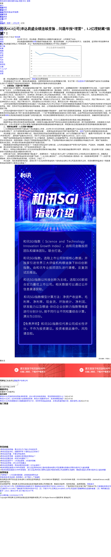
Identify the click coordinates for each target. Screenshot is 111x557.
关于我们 (27, 477)
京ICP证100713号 (7, 486)
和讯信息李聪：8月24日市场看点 (13, 463)
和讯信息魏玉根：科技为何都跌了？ (15, 458)
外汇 (24, 1)
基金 (17, 1)
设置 (1, 73)
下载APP (3, 19)
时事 (1, 48)
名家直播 (3, 14)
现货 (1, 39)
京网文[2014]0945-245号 (61, 488)
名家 (1, 55)
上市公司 (15, 23)
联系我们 (19, 477)
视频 (1, 51)
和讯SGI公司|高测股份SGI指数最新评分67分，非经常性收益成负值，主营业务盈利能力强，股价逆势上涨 (40, 401)
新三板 (2, 46)
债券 (28, 1)
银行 (1, 5)
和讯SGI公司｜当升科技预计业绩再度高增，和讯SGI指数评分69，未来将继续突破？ (32, 399)
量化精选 (3, 17)
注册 (1, 67)
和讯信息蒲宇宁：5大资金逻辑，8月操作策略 (18, 461)
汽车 (1, 60)
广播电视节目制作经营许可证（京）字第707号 (33, 488)
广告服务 (36, 477)
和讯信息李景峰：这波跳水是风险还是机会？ (18, 456)
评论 (1, 53)
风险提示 (90, 484)
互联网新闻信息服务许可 (24, 486)
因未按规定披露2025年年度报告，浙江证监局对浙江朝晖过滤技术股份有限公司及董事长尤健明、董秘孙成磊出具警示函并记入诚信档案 (54, 470)
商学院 (2, 64)
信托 (81, 131)
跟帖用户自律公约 (21, 380)
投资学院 (3, 7)
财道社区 (3, 10)
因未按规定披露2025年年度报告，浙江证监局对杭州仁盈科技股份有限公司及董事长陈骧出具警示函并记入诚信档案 (45, 467)
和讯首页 (3, 1)
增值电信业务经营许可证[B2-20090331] (49, 486)
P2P (1, 21)
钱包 (1, 71)
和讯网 (2, 23)
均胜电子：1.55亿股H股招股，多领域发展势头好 (19, 475)
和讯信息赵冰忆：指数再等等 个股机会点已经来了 (20, 452)
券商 (7, 115)
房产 (1, 57)
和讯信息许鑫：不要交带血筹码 (13, 454)
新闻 (9, 1)
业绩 (34, 41)
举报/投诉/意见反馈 (7, 477)
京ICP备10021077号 (26, 491)
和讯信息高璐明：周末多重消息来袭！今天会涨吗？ (21, 465)
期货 (21, 1)
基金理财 (3, 12)
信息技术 (81, 81)
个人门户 (3, 69)
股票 (13, 1)
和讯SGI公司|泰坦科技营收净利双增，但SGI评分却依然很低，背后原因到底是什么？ (32, 396)
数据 (34, 79)
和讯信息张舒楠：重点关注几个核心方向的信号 (19, 449)
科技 (1, 62)
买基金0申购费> (13, 12)
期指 (1, 42)
